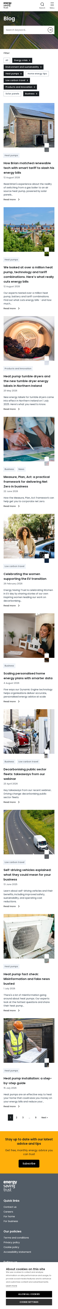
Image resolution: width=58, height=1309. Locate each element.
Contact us (10, 1207)
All (7, 60)
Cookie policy (11, 1247)
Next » (44, 1117)
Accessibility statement (17, 1252)
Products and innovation (19, 86)
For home (9, 1216)
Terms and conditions (16, 1237)
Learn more (11, 1285)
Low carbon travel (15, 80)
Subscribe (29, 1163)
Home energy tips (37, 73)
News (21, 469)
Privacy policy (12, 1242)
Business (30, 93)
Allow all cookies (29, 1294)
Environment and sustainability (22, 66)
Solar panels (12, 93)
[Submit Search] (50, 30)
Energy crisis (21, 60)
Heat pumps (12, 73)
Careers (8, 1211)
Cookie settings (29, 1302)
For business (11, 1221)
